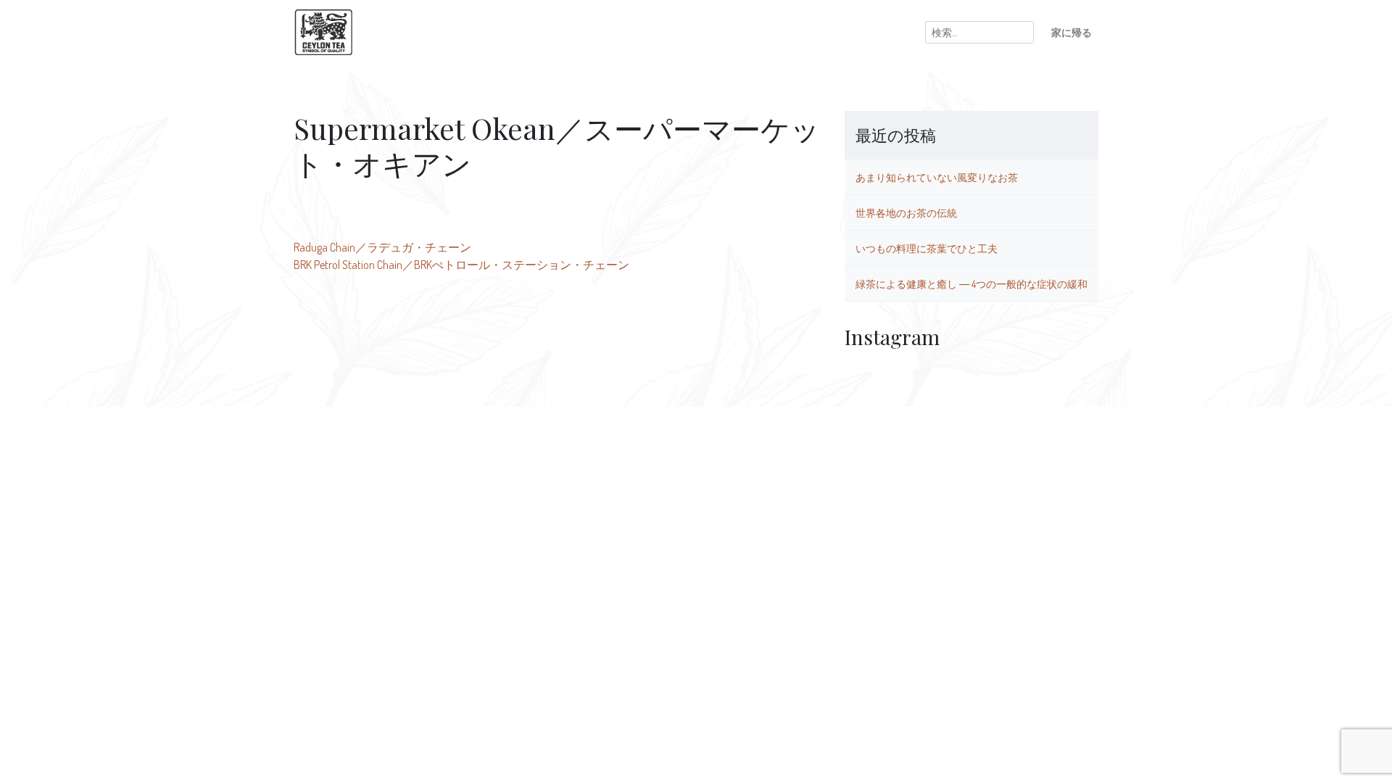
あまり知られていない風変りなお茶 (937, 176)
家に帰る (1071, 31)
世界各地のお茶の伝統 (906, 212)
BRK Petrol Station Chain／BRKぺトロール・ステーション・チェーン (461, 264)
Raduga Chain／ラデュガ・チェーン (382, 247)
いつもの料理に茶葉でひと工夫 (927, 247)
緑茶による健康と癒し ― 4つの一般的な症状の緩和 (972, 283)
